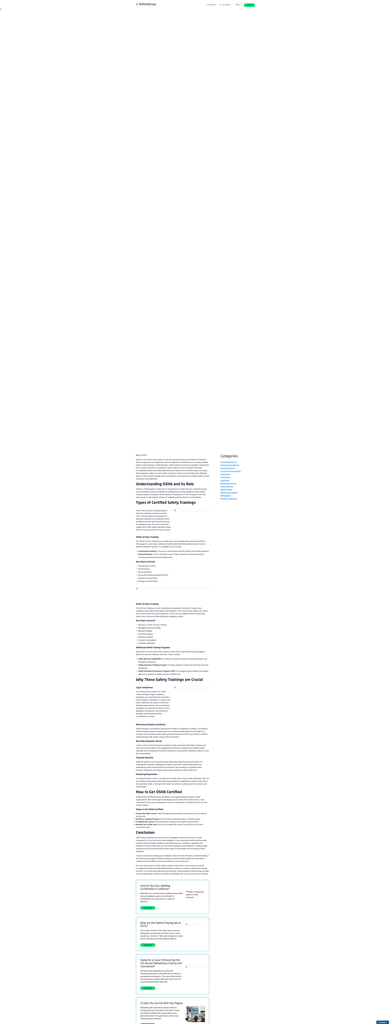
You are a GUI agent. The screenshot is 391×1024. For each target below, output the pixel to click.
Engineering (225, 474)
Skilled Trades (226, 489)
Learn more (147, 908)
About (238, 5)
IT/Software (225, 477)
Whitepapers (225, 496)
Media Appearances (228, 483)
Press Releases (226, 486)
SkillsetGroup (146, 4)
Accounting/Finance (228, 462)
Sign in (249, 5)
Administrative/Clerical (229, 465)
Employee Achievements (230, 471)
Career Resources (227, 468)
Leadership (224, 480)
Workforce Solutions (228, 499)
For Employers (211, 5)
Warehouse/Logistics (229, 493)
